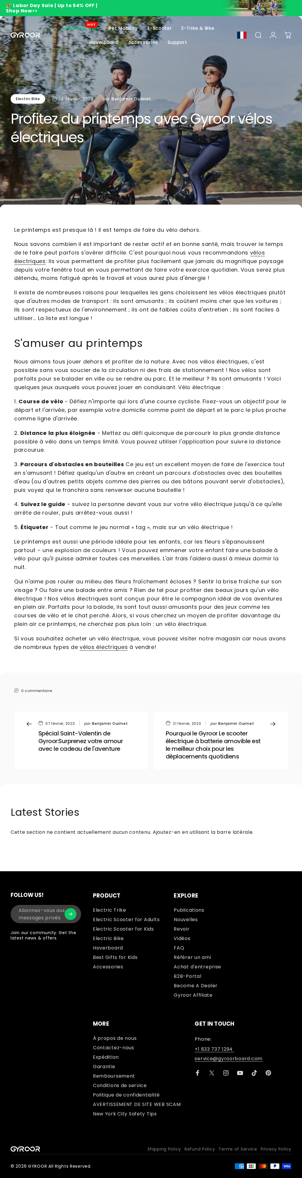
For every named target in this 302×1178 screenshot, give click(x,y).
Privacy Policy (276, 1149)
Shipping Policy (164, 1149)
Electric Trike (109, 910)
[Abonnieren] (70, 914)
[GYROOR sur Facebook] (198, 1073)
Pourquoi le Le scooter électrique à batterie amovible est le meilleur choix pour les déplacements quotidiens (213, 745)
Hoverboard (108, 948)
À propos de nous (115, 1038)
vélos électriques (104, 647)
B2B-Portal (187, 976)
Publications (189, 910)
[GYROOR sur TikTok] (254, 1073)
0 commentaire (36, 690)
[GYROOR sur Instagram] (226, 1073)
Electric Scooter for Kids (123, 929)
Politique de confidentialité (126, 1095)
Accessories (108, 967)
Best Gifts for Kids (115, 957)
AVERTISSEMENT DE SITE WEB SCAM (137, 1104)
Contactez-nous (113, 1048)
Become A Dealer (196, 986)
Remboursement (114, 1076)
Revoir (181, 929)
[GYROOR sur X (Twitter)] (212, 1073)
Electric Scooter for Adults (126, 920)
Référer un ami (192, 957)
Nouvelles (186, 920)
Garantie (104, 1067)
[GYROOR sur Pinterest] (268, 1073)
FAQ (179, 948)
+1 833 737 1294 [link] (214, 1049)
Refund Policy (200, 1149)
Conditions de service (120, 1086)
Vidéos (182, 939)
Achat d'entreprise (197, 967)
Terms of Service (238, 1149)
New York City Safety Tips (125, 1114)
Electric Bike (28, 98)
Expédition (106, 1057)
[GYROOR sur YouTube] (240, 1073)
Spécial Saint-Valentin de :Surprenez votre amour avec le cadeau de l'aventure (80, 741)
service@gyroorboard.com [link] (228, 1059)
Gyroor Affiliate (193, 995)
